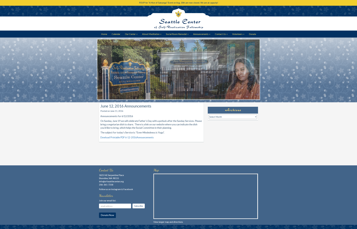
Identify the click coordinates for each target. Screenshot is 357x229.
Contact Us (220, 34)
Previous (100, 71)
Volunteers (237, 34)
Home (104, 34)
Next (256, 71)
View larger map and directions (168, 221)
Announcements (201, 34)
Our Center (130, 34)
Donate (252, 34)
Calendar (116, 34)
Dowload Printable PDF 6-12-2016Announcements (127, 137)
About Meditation (151, 34)
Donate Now (107, 215)
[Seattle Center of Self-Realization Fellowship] (178, 18)
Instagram (116, 189)
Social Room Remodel (176, 34)
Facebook (128, 189)
